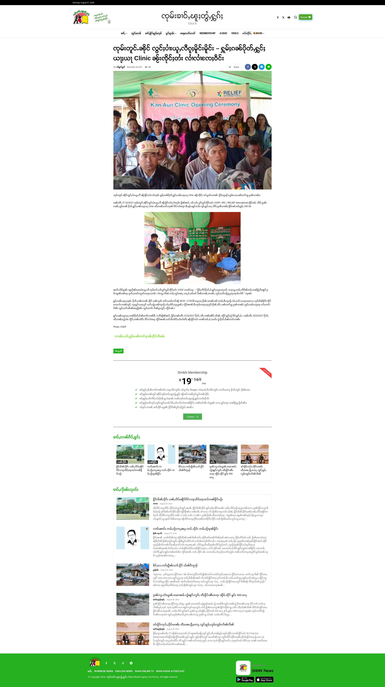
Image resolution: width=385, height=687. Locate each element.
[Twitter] (114, 663)
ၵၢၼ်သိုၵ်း (122, 462)
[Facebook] (278, 18)
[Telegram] (262, 67)
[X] (283, 18)
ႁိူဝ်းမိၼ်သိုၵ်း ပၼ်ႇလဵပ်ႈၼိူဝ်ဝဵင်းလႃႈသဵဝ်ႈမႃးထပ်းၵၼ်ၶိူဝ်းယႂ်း (130, 470)
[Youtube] (289, 18)
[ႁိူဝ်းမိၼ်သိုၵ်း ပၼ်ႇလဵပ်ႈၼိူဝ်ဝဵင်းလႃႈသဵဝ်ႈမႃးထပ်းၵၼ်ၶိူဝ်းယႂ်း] (130, 454)
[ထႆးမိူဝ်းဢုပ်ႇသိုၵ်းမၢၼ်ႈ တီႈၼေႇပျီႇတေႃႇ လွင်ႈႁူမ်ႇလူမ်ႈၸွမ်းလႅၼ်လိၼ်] (255, 454)
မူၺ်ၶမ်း (156, 570)
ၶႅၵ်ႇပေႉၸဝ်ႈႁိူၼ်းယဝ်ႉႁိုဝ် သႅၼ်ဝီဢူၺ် (175, 565)
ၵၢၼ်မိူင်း (152, 462)
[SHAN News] (101, 17)
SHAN (155, 504)
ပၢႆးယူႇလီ (118, 351)
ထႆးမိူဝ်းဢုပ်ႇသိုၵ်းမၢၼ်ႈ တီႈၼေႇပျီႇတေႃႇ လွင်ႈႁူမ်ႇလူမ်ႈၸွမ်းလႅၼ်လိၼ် (253, 470)
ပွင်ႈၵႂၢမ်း (184, 462)
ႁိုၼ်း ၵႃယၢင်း (157, 533)
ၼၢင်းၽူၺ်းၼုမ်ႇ (159, 599)
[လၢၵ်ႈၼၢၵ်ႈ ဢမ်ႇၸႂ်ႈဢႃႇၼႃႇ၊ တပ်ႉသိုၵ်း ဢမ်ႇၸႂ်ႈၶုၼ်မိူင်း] (161, 454)
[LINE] (269, 67)
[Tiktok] (122, 663)
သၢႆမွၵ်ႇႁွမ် (120, 67)
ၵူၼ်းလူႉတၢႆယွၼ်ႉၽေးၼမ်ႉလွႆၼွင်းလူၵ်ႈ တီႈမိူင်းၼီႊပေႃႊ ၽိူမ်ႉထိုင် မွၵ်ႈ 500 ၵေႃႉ (200, 595)
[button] (295, 17)
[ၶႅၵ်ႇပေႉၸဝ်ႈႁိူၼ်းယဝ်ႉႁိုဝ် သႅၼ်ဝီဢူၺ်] (192, 454)
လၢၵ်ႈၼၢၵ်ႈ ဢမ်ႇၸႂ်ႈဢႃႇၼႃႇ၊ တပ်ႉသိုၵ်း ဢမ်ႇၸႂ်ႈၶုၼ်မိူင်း (161, 470)
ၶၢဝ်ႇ (213, 462)
